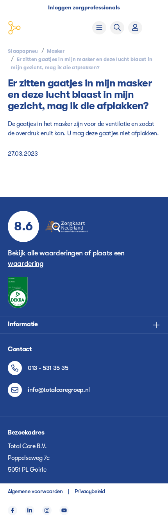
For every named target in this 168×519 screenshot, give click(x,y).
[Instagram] (47, 510)
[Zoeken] (117, 27)
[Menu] (99, 27)
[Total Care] (37, 27)
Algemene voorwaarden (35, 491)
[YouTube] (64, 510)
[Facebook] (12, 510)
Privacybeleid (90, 491)
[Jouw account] (135, 27)
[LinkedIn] (29, 510)
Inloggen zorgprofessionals (84, 7)
